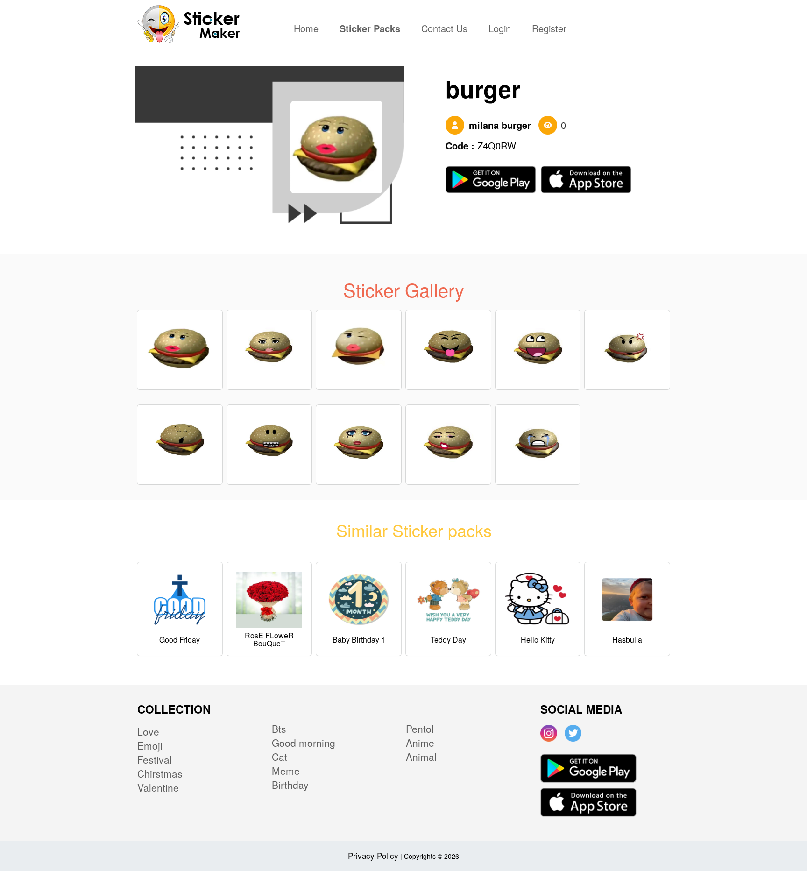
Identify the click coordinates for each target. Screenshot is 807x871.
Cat (279, 757)
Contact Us (444, 29)
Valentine (158, 787)
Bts (279, 729)
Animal (421, 757)
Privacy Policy (373, 855)
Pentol (420, 729)
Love (148, 731)
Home (308, 29)
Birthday (290, 785)
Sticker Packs (370, 29)
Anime (420, 743)
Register (549, 29)
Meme (286, 771)
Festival (154, 759)
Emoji (150, 745)
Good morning (303, 743)
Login (499, 29)
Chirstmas (160, 773)
